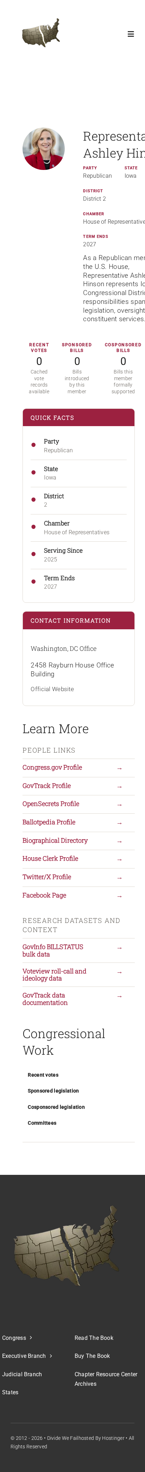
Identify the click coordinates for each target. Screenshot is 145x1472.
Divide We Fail (62, 1438)
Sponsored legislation (53, 1091)
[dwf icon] (40, 33)
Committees (42, 1123)
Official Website (52, 689)
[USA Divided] (66, 1245)
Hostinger (113, 1438)
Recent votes (43, 1075)
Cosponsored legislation (56, 1107)
